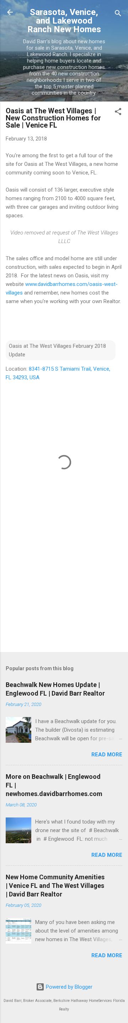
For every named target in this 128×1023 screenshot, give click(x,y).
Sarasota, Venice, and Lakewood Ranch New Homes (64, 20)
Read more (106, 754)
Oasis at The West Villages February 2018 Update (57, 350)
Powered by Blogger (68, 987)
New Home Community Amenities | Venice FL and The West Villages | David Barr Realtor (55, 885)
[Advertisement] (64, 596)
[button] (118, 112)
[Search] (118, 14)
